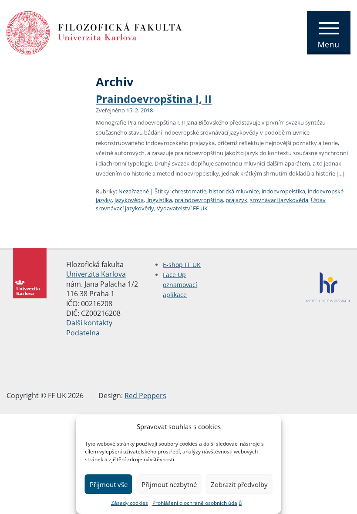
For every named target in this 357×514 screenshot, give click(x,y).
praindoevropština (199, 200)
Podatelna (83, 333)
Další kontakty (89, 323)
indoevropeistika (283, 191)
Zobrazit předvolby (239, 484)
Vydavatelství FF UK (182, 208)
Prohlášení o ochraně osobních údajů (197, 503)
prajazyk (236, 200)
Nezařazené (133, 191)
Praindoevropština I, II (154, 98)
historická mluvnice (234, 191)
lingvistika (159, 200)
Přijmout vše (109, 484)
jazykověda (129, 200)
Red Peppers (145, 395)
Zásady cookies (129, 503)
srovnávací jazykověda (279, 200)
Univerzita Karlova (96, 274)
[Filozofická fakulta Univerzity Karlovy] (94, 32)
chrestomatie (189, 191)
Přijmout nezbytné (169, 484)
